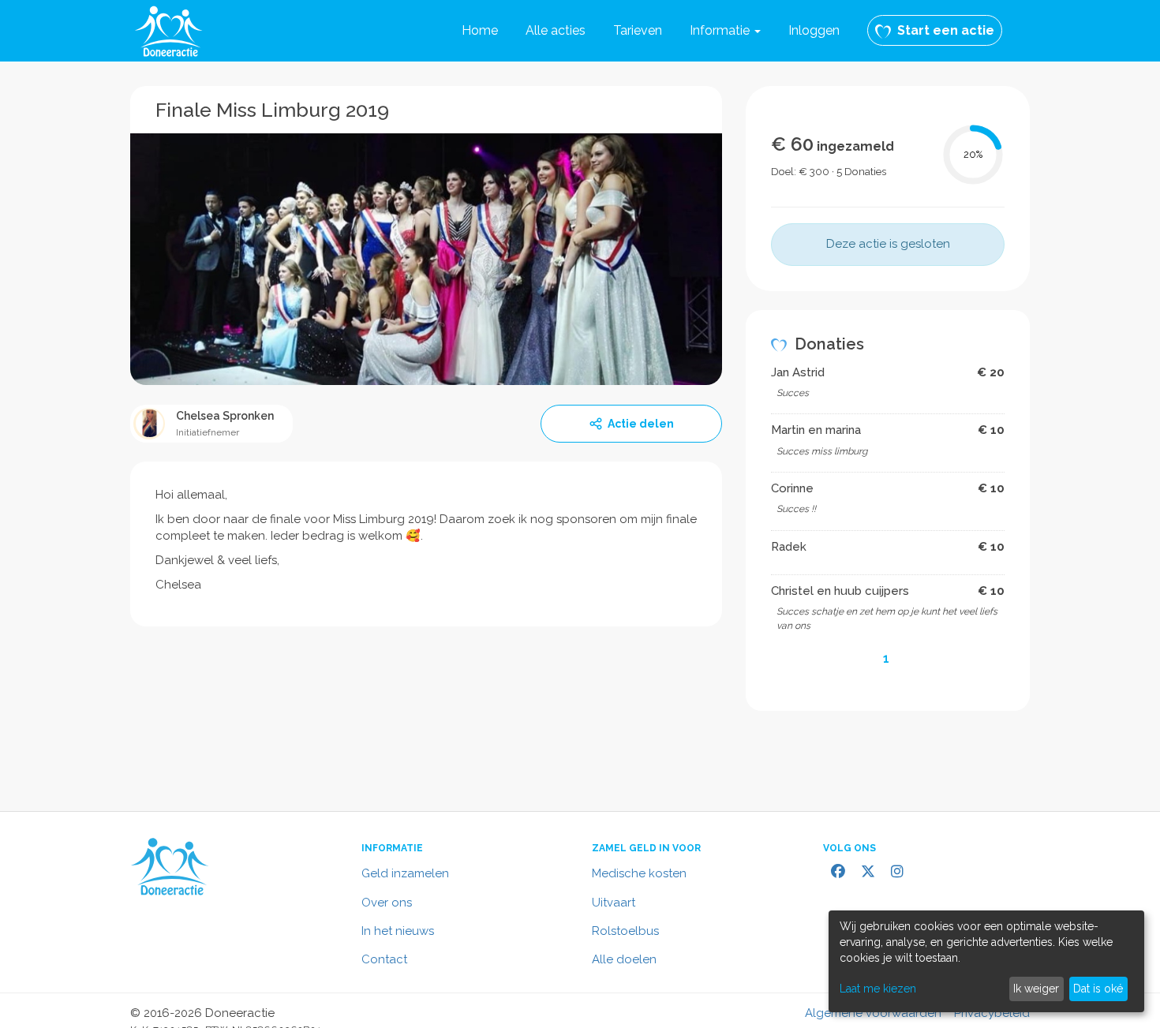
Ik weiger (1036, 988)
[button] (725, 31)
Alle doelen (624, 959)
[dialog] (986, 961)
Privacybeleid (992, 1013)
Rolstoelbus (625, 931)
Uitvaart (613, 902)
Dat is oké (1098, 988)
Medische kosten (639, 873)
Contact (384, 959)
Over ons (386, 902)
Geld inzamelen (405, 873)
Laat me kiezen (878, 988)
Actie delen (641, 423)
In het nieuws (397, 931)
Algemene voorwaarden (873, 1013)
